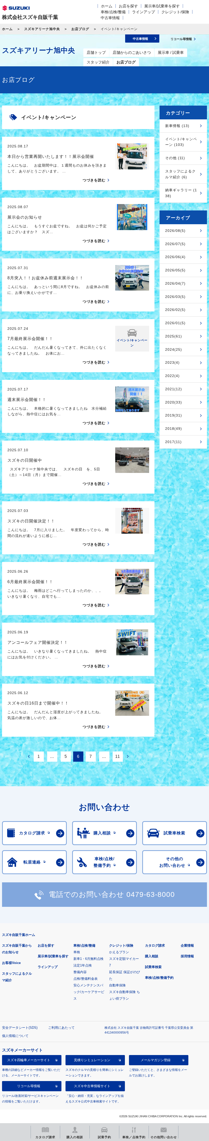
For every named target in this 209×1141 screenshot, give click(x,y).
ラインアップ (143, 12)
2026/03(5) (175, 297)
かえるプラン (119, 952)
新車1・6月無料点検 (88, 959)
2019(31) (173, 415)
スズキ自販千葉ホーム (18, 935)
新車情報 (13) (177, 126)
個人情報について (15, 1036)
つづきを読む (94, 180)
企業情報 (187, 945)
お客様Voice (11, 963)
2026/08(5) (175, 231)
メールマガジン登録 (156, 1060)
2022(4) (172, 376)
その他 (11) (175, 158)
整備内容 (80, 972)
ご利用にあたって (61, 1028)
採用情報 (187, 956)
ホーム (106, 6)
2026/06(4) (175, 257)
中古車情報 (110, 18)
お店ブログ (80, 29)
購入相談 (151, 956)
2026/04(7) (175, 283)
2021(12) (173, 389)
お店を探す (128, 6)
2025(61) (173, 336)
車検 (76, 952)
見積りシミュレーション (92, 1060)
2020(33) (173, 402)
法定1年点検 (82, 965)
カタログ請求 (155, 945)
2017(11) (173, 442)
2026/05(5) (175, 270)
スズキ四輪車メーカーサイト (28, 1060)
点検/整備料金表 (85, 979)
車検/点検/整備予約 (159, 978)
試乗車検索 (153, 967)
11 (117, 756)
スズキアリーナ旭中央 (42, 29)
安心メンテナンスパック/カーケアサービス (88, 991)
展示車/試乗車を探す (162, 6)
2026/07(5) (175, 244)
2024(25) (173, 349)
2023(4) (172, 362)
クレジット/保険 (175, 12)
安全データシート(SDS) (19, 1028)
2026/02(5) (175, 310)
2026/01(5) (175, 323)
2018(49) (173, 429)
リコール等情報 (28, 1086)
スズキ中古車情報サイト (92, 1086)
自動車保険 (117, 985)
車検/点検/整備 (113, 12)
